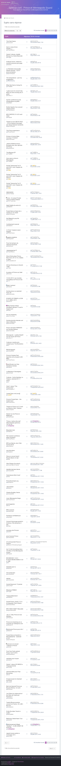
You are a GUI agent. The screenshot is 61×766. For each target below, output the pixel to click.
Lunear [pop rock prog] (13, 393)
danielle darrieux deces (13, 469)
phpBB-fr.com (10, 763)
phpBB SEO (11, 764)
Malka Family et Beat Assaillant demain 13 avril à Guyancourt (14, 307)
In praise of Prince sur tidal (14, 272)
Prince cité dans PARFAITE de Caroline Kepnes (14, 328)
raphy (9, 170)
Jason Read (9, 486)
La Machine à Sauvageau (13, 371)
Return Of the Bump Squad (15, 545)
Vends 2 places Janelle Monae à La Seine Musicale (14, 55)
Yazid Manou (11, 50)
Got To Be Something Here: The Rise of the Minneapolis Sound (14, 550)
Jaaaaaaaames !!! (11, 250)
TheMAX (10, 86)
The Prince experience (13, 130)
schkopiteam (11, 729)
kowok (9, 647)
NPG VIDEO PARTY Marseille (14, 609)
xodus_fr (10, 95)
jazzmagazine (10, 504)
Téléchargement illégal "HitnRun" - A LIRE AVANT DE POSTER (14, 726)
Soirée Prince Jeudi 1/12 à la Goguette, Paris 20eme (14, 602)
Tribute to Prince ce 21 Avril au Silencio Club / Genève (14, 407)
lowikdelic (10, 698)
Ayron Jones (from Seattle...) (12, 47)
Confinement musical (12, 224)
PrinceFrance (11, 132)
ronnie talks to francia (13, 465)
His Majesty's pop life (12, 218)
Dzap (9, 310)
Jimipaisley (11, 425)
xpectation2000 (12, 610)
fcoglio (9, 591)
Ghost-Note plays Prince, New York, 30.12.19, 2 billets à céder (14, 257)
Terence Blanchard (11, 596)
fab (9, 476)
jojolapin (10, 102)
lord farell (10, 373)
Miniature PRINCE (11, 590)
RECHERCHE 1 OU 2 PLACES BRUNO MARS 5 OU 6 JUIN (14, 559)
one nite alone (10, 450)
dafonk (10, 568)
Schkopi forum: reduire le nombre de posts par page (14, 62)
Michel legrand (10, 349)
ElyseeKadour (11, 654)
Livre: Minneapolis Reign (13, 498)
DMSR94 (10, 206)
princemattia (11, 139)
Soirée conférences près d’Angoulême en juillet (13, 100)
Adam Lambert (10, 285)
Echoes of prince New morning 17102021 (12, 137)
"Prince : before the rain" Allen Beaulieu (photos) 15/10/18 (13, 422)
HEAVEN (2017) (11, 567)
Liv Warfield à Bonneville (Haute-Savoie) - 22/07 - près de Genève (13, 70)
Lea (9, 505)
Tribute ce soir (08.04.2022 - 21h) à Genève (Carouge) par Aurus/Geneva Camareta (14, 123)
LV (8, 345)
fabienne (10, 431)
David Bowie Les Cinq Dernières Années (12, 365)
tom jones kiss (10, 573)
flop (9, 459)
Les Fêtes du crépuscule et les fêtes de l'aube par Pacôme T (14, 695)
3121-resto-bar (12, 201)
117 (9, 281)
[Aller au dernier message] (37, 41)
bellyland (10, 225)
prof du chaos (11, 316)
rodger (9, 57)
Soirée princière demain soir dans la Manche (14, 321)
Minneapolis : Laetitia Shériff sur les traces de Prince (14, 335)
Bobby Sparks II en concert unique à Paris (14, 107)
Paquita (10, 117)
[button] (56, 30)
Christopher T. (11, 389)
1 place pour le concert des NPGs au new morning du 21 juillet (14, 92)
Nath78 (10, 630)
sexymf (10, 660)
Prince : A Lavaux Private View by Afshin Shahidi (13, 198)
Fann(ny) (10, 689)
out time (10, 736)
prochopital (11, 409)
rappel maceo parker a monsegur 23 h (13, 734)
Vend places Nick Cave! (13, 475)
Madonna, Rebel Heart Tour (14, 718)
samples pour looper (12, 658)
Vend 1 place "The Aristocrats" (11, 387)
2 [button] (47, 30)
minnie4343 (11, 351)
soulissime (10, 707)
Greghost (10, 452)
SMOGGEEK (9, 192)
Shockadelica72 (12, 260)
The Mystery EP (11, 152)
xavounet (10, 42)
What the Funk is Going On (14, 85)
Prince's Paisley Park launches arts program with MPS (14, 357)
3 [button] (49, 30)
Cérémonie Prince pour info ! (14, 629)
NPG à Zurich (10, 510)
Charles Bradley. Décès (13, 492)
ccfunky (10, 667)
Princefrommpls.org (12, 481)
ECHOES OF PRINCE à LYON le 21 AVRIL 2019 (14, 299)
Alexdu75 (10, 625)
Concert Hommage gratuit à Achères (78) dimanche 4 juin (14, 523)
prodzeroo (10, 446)
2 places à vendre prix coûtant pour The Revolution (14, 343)
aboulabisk (10, 714)
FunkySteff (11, 238)
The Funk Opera (11, 41)
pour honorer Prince (12, 536)
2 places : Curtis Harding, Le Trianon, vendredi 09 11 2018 (14, 379)
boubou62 (10, 246)
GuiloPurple (11, 417)
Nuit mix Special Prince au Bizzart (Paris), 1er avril (14, 687)
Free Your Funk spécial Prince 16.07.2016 (13, 652)
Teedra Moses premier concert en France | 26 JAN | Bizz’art (14, 704)
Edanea (10, 286)
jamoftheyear (11, 73)
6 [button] (54, 30)
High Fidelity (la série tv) (13, 205)
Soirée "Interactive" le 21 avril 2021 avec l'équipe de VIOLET (14, 167)
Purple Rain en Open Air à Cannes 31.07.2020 (13, 211)
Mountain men (10, 430)
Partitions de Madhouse (13, 515)
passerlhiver (11, 148)
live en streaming (11, 314)
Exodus (10, 273)
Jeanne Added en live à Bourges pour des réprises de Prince (14, 145)
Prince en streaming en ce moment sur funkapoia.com (14, 622)
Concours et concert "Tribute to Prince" (12, 644)
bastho (9, 64)
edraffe (10, 720)
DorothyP (10, 585)
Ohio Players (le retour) (13, 463)
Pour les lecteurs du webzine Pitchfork (12, 243)
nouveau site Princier (12, 530)
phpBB (9, 761)
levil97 (9, 531)
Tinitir (9, 268)
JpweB (9, 395)
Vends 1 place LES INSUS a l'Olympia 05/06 (14, 665)
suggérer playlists (11, 237)
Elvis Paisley (11, 193)
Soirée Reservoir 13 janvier (14, 584)
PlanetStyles (20, 761)
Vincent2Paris (11, 604)
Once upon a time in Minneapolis (12, 159)
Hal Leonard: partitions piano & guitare (13, 436)
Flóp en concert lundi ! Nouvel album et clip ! (12, 457)
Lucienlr (10, 682)
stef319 (10, 301)
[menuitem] (13, 2)
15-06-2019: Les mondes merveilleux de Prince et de (14, 278)
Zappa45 (10, 219)
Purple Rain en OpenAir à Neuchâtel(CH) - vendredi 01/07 (13, 636)
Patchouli (10, 617)
